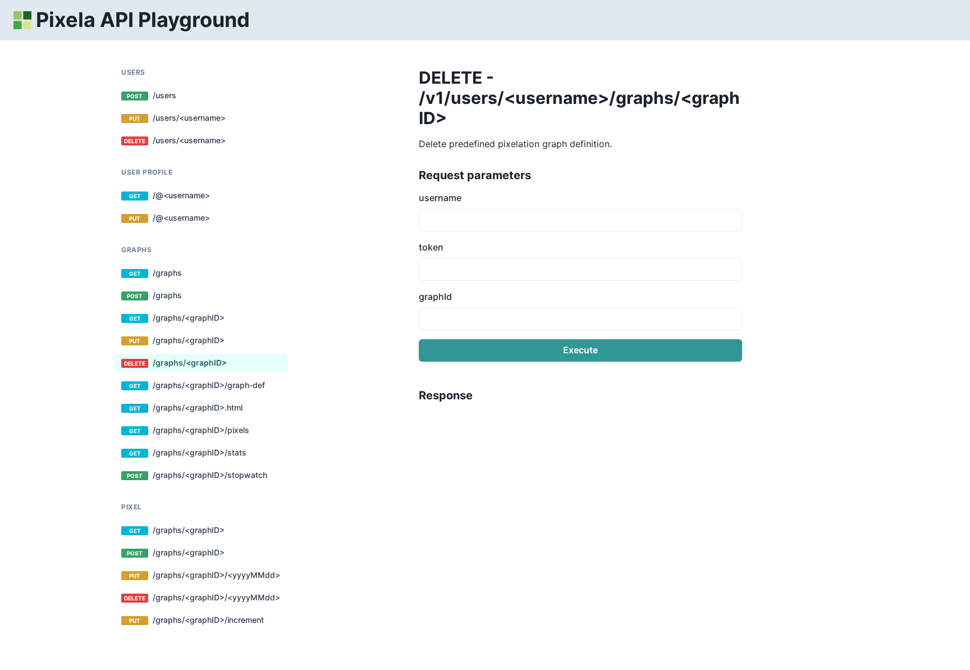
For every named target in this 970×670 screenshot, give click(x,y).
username (440, 197)
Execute (580, 349)
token (431, 247)
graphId (435, 296)
